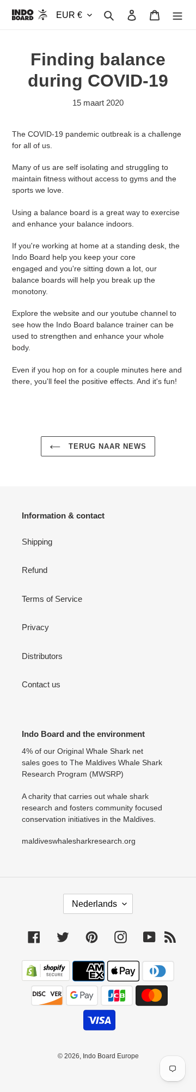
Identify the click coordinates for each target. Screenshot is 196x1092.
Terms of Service (52, 598)
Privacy (35, 627)
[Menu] (177, 15)
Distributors (42, 656)
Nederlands (94, 903)
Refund (34, 570)
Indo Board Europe (111, 1056)
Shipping (37, 541)
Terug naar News (106, 446)
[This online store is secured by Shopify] (46, 978)
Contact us (41, 684)
